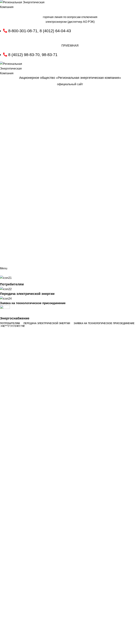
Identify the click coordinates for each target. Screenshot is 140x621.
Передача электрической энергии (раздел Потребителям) (63, 334)
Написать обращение (121, 102)
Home (3, 334)
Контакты (129, 95)
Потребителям (17, 334)
